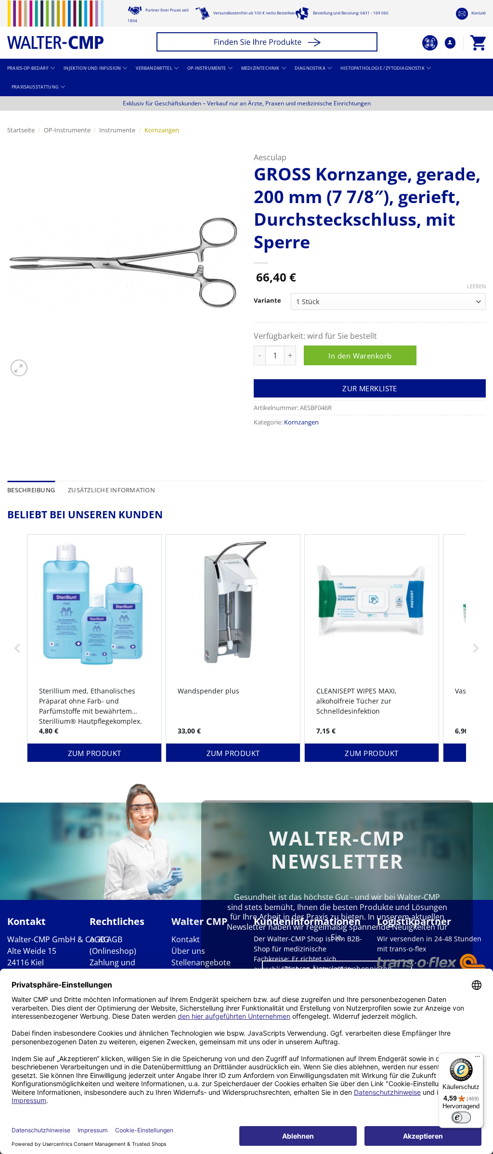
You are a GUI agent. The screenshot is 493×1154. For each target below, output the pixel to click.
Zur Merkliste (369, 388)
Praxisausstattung (35, 87)
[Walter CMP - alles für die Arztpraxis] (55, 24)
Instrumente (117, 130)
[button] (268, 43)
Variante (267, 300)
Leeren (476, 286)
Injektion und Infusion (92, 68)
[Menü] (477, 1058)
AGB (97, 939)
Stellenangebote (201, 962)
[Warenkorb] (478, 42)
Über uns (188, 951)
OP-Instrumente (206, 68)
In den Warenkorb (359, 355)
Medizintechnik (260, 68)
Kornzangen (161, 130)
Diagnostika (310, 68)
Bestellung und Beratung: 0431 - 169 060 (350, 12)
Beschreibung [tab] (31, 490)
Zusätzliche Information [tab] (111, 490)
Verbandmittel (154, 68)
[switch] (461, 1117)
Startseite (21, 130)
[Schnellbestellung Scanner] (430, 42)
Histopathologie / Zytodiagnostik (382, 68)
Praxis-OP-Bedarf (28, 68)
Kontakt (478, 12)
